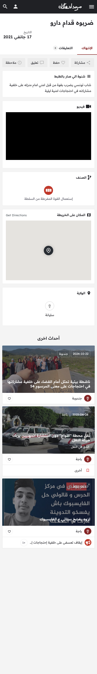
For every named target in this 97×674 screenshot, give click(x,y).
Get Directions (16, 215)
